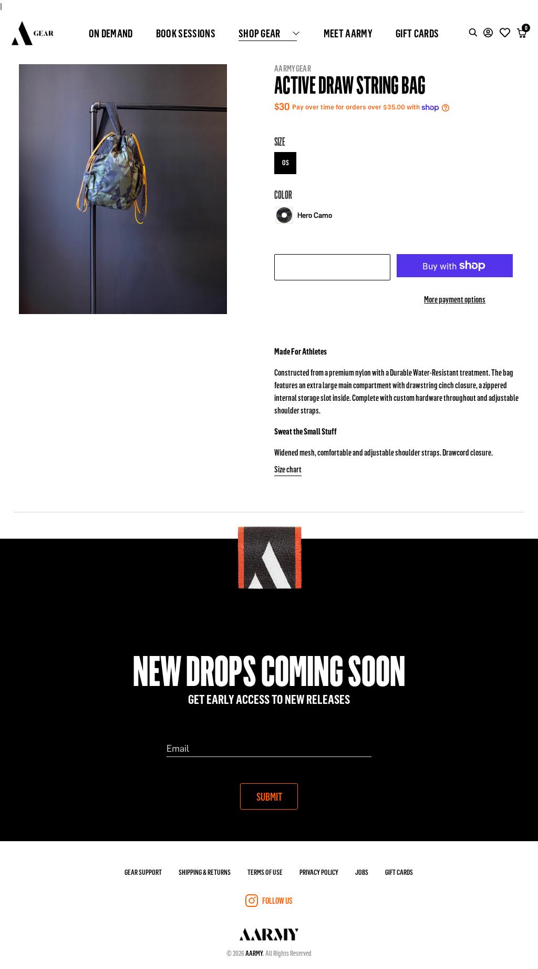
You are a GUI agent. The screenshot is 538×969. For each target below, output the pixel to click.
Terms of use (265, 872)
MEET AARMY (348, 33)
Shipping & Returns (205, 872)
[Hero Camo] (284, 215)
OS (285, 162)
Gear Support (143, 872)
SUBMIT (269, 796)
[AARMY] (33, 33)
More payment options (454, 299)
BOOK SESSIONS (185, 33)
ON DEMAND (111, 33)
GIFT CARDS (417, 33)
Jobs (361, 872)
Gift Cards (399, 872)
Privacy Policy (318, 872)
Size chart (288, 469)
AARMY (254, 953)
